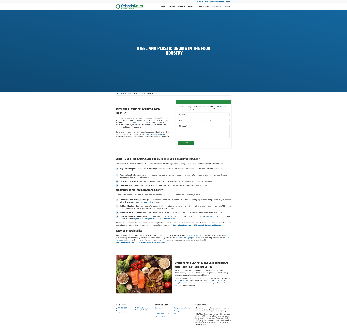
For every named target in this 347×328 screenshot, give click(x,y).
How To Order (160, 317)
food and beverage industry (154, 134)
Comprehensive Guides (182, 308)
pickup (204, 283)
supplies (178, 283)
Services (158, 308)
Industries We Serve (162, 314)
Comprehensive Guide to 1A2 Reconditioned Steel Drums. (197, 225)
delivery (211, 283)
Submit (186, 143)
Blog (175, 314)
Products (158, 311)
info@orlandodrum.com (221, 2)
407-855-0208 (203, 2)
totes (220, 280)
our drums (213, 280)
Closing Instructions (181, 311)
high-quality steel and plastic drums (136, 122)
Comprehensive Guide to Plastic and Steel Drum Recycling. (140, 242)
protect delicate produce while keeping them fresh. (155, 219)
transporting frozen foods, (215, 216)
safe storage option (145, 202)
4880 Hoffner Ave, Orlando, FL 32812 (141, 309)
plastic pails (198, 109)
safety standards (196, 235)
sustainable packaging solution (186, 238)
